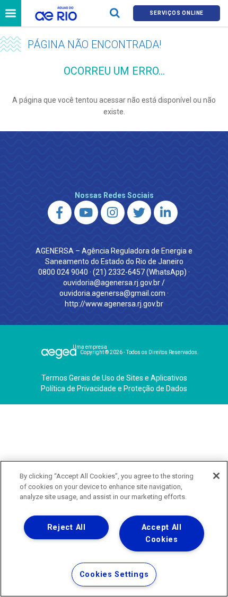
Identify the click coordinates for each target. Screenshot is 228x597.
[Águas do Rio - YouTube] (86, 212)
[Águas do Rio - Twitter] (139, 212)
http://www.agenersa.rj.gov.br (114, 304)
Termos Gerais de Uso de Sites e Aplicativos (114, 378)
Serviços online (177, 13)
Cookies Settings (114, 574)
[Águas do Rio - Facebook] (60, 212)
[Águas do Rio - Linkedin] (166, 212)
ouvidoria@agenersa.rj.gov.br (111, 282)
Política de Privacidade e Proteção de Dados (114, 388)
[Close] (216, 475)
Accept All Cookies (162, 533)
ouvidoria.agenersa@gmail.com (112, 293)
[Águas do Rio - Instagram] (113, 212)
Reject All (66, 527)
